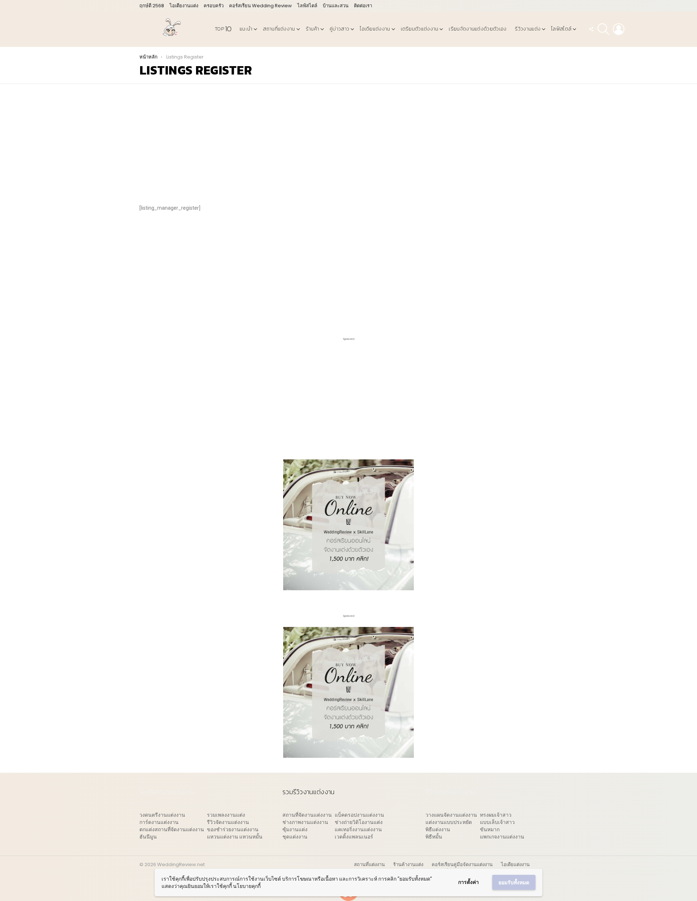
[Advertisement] (348, 146)
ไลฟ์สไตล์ (307, 5)
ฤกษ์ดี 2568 (151, 5)
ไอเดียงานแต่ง (184, 5)
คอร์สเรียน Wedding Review (260, 5)
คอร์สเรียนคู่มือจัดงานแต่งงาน (462, 865)
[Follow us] (591, 29)
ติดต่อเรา (363, 5)
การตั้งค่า (468, 882)
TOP (223, 29)
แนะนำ (246, 29)
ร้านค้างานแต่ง (408, 865)
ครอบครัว (214, 5)
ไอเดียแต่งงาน (375, 29)
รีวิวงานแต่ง (528, 29)
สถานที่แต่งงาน (279, 29)
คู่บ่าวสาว (339, 29)
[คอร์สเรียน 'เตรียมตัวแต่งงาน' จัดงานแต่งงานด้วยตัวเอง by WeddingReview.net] (348, 587)
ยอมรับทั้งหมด (513, 882)
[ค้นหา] (603, 29)
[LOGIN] (618, 29)
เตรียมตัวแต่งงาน (420, 29)
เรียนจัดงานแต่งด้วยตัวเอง (477, 29)
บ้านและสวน (335, 5)
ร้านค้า (312, 29)
